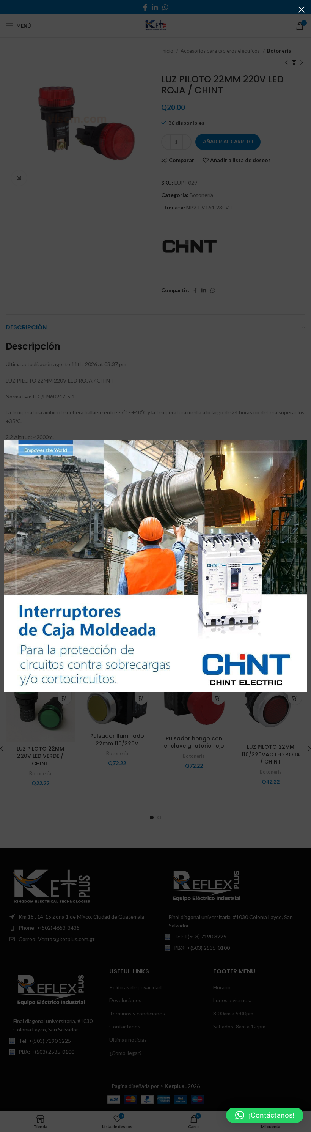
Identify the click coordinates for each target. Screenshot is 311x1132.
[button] (264, 1115)
